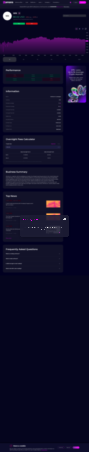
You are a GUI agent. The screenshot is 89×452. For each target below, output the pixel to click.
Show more (62, 232)
